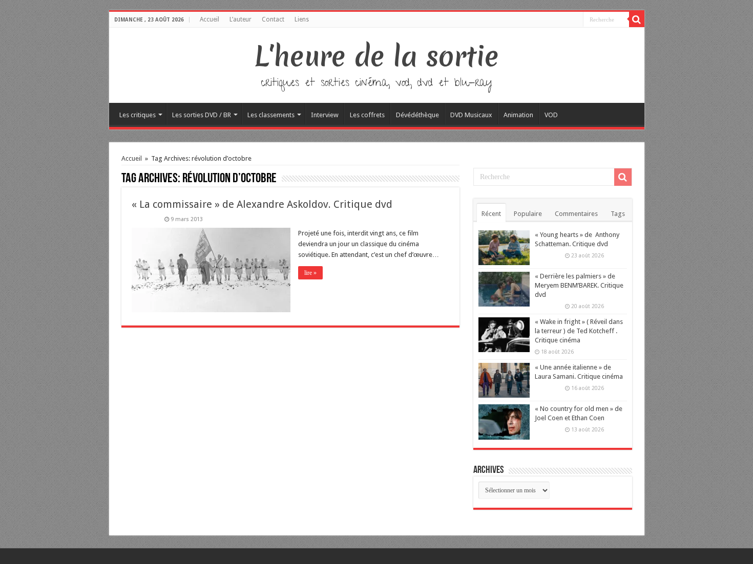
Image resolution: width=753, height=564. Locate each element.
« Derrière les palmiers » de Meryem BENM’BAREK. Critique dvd (579, 285)
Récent (491, 214)
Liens (302, 19)
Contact (273, 19)
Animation (518, 115)
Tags (618, 214)
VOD (551, 115)
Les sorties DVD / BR (201, 115)
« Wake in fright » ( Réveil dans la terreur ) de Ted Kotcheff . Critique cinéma (579, 331)
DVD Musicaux (471, 115)
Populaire (528, 214)
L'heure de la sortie (377, 56)
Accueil (209, 19)
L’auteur (240, 19)
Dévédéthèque (417, 115)
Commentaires (576, 214)
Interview (325, 115)
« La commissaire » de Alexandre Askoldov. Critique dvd (262, 204)
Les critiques (137, 115)
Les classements (271, 115)
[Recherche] (636, 19)
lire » (310, 272)
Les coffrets (367, 115)
